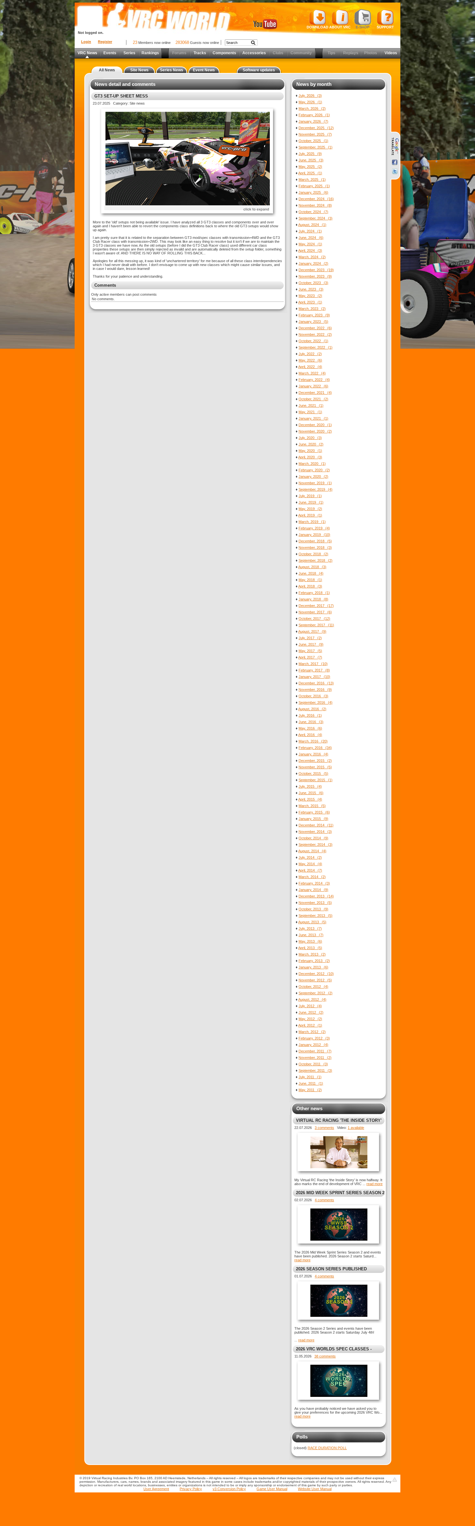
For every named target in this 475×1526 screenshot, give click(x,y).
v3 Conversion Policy (229, 1489)
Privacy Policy (191, 1489)
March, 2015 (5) (312, 806)
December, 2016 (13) (316, 683)
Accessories (254, 53)
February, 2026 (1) (314, 115)
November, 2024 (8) (315, 205)
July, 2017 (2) (310, 638)
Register (105, 42)
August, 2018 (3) (312, 567)
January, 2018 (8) (313, 599)
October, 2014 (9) (313, 838)
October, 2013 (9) (313, 909)
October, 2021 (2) (313, 399)
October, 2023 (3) (313, 283)
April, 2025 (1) (310, 173)
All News (107, 70)
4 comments (324, 1200)
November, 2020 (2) (315, 431)
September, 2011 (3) (315, 1070)
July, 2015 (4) (310, 786)
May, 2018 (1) (310, 580)
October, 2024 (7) (313, 212)
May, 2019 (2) (310, 509)
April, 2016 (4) (310, 735)
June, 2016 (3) (311, 722)
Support (385, 27)
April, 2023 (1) (310, 302)
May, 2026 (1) (310, 102)
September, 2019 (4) (315, 489)
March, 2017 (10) (313, 664)
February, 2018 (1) (314, 593)
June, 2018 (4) (311, 573)
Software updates (259, 70)
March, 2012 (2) (312, 1032)
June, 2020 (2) (311, 444)
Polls (302, 1436)
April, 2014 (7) (310, 870)
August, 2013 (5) (312, 922)
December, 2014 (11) (316, 825)
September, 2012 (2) (315, 993)
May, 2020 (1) (310, 451)
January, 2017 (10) (314, 677)
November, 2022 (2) (315, 334)
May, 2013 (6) (310, 941)
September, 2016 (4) (315, 702)
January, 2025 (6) (313, 192)
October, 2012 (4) (313, 986)
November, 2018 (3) (315, 547)
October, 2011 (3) (313, 1064)
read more (374, 1184)
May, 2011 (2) (310, 1090)
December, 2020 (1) (315, 425)
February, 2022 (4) (314, 380)
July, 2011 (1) (310, 1077)
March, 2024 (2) (312, 257)
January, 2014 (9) (313, 890)
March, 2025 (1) (312, 179)
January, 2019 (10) (314, 535)
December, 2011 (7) (315, 1051)
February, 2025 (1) (314, 186)
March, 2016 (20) (313, 741)
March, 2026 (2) (312, 108)
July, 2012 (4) (310, 1006)
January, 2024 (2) (313, 263)
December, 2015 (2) (315, 761)
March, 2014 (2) (312, 877)
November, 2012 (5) (315, 980)
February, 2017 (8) (314, 670)
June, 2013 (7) (311, 935)
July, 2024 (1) (310, 231)
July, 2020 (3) (310, 438)
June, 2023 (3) (311, 289)
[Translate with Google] (395, 147)
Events (109, 53)
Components (224, 53)
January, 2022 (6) (313, 386)
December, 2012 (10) (316, 974)
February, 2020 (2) (314, 470)
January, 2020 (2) (313, 476)
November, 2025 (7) (315, 134)
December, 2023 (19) (316, 270)
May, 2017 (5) (310, 651)
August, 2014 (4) (312, 851)
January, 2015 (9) (313, 819)
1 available (356, 1128)
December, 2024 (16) (316, 199)
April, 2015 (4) (310, 799)
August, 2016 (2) (312, 709)
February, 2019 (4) (314, 528)
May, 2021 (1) (310, 412)
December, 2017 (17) (316, 606)
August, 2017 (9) (312, 631)
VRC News (87, 53)
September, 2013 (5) (315, 915)
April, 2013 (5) (310, 948)
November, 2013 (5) (315, 903)
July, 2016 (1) (310, 715)
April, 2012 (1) (310, 1025)
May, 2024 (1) (310, 244)
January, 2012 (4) (313, 1045)
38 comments (325, 1356)
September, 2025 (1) (315, 147)
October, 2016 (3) (313, 696)
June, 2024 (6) (311, 238)
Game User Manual (272, 1489)
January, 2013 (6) (313, 967)
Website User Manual (315, 1489)
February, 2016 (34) (315, 748)
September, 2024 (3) (315, 218)
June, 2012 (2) (311, 1012)
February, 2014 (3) (314, 883)
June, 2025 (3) (311, 160)
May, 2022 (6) (310, 360)
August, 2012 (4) (312, 999)
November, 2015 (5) (315, 767)
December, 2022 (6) (315, 328)
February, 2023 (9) (314, 315)
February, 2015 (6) (314, 812)
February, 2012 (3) (314, 1038)
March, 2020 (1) (312, 464)
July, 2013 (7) (310, 928)
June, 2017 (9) (311, 644)
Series (129, 53)
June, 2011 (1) (311, 1083)
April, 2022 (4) (310, 367)
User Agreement (156, 1489)
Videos (391, 53)
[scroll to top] (394, 1479)
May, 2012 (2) (310, 1019)
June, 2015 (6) (311, 793)
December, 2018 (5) (315, 541)
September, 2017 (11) (316, 625)
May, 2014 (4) (310, 864)
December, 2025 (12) (316, 128)
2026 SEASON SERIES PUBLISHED (331, 1268)
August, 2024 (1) (312, 225)
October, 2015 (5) (313, 773)
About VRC (340, 27)
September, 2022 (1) (315, 347)
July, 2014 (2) (310, 857)
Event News (204, 70)
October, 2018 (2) (313, 554)
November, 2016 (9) (315, 689)
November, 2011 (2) (315, 1058)
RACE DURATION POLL (327, 1448)
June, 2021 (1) (311, 405)
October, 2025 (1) (313, 141)
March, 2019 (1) (312, 522)
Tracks (200, 53)
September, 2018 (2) (315, 560)
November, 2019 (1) (315, 483)
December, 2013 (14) (316, 896)
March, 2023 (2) (312, 309)
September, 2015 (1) (315, 780)
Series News (171, 70)
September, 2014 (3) (315, 844)
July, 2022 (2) (310, 354)
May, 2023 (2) (310, 296)
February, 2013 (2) (314, 961)
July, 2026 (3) (310, 95)
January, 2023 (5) (313, 321)
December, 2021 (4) (315, 392)
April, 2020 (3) (310, 457)
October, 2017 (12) (314, 618)
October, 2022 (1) (313, 341)
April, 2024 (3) (310, 250)
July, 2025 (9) (310, 154)
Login (86, 42)
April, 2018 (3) (310, 586)
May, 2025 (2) (310, 167)
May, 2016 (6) (310, 728)
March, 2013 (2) (312, 954)
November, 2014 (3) (315, 832)
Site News (139, 70)
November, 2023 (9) (315, 276)
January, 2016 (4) (313, 754)
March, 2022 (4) (312, 373)
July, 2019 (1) (310, 496)
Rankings (150, 53)
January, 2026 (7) (313, 121)
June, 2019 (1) (311, 502)
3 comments (324, 1128)
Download (317, 27)
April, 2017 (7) (310, 657)
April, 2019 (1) (310, 515)
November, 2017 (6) (315, 612)
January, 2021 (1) (313, 418)
